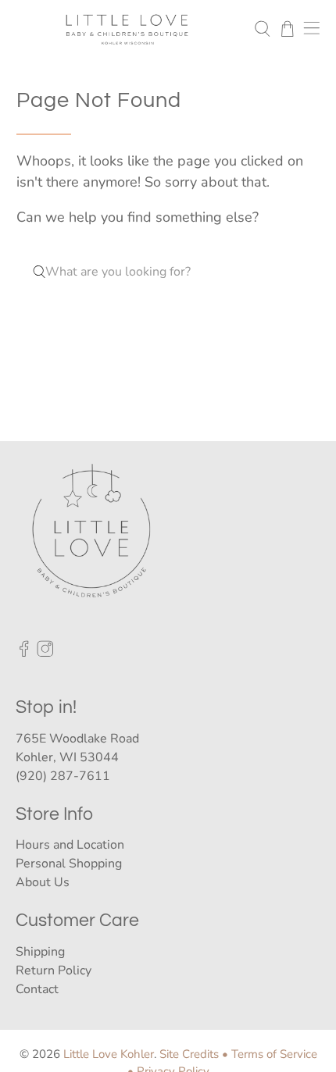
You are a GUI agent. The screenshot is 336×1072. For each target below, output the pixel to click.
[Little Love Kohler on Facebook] (24, 653)
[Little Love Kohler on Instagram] (45, 653)
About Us (43, 882)
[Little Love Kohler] (127, 29)
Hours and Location (70, 844)
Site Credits (189, 1054)
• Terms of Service (269, 1054)
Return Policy (53, 970)
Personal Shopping (69, 863)
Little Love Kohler (108, 1054)
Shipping (40, 951)
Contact (37, 989)
